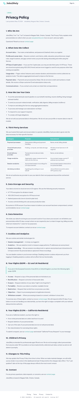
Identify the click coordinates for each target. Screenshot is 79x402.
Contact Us (49, 394)
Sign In (72, 3)
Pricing (29, 394)
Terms (35, 394)
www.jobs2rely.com (38, 38)
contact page (29, 41)
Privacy (41, 394)
